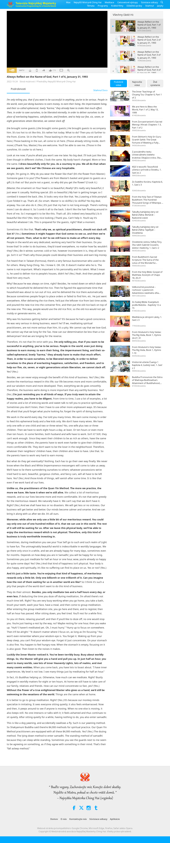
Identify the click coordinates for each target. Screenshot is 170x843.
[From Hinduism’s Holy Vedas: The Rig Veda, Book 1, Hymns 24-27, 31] (120, 336)
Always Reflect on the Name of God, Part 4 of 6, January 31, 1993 (149, 69)
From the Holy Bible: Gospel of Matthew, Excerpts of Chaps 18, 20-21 (147, 274)
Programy (103, 5)
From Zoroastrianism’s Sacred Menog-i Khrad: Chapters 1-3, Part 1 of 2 (147, 124)
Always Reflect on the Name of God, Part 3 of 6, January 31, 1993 (149, 54)
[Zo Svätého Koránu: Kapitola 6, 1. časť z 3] (120, 186)
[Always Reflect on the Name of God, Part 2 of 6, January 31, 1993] (125, 41)
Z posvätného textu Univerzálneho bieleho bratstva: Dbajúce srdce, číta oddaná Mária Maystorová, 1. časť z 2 (146, 154)
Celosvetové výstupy (127, 2)
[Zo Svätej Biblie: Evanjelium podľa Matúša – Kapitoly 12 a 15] (120, 306)
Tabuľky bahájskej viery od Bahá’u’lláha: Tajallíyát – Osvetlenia (145, 229)
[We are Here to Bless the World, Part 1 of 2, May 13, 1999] (120, 110)
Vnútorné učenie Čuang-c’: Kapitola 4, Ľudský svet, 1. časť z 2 (147, 365)
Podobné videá (118, 83)
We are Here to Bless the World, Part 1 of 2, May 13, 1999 (145, 109)
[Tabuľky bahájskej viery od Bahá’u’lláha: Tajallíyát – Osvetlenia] (120, 231)
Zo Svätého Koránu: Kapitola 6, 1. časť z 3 (147, 183)
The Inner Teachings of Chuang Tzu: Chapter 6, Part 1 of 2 (147, 94)
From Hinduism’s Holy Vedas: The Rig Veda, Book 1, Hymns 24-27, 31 (146, 335)
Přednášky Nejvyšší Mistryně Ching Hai (56, 81)
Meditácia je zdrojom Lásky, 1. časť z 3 (147, 318)
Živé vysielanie (155, 83)
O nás (64, 819)
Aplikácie (115, 819)
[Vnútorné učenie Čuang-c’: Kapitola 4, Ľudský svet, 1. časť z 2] (120, 366)
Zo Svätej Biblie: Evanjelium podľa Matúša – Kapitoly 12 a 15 (146, 305)
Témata (90, 5)
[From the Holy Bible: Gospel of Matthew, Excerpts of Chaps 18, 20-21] (120, 276)
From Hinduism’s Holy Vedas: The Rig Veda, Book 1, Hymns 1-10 (146, 350)
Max (68, 2)
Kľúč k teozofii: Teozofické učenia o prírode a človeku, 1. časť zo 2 (146, 169)
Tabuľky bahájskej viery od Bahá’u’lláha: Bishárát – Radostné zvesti (145, 214)
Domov (54, 819)
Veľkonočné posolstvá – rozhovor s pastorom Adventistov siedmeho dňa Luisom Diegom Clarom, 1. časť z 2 (147, 290)
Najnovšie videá (137, 83)
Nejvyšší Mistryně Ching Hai (87, 2)
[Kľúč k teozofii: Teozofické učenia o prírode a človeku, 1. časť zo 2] (120, 171)
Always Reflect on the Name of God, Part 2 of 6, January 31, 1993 (149, 39)
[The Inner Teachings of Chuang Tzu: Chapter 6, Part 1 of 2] (120, 95)
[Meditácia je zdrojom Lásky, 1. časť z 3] (120, 321)
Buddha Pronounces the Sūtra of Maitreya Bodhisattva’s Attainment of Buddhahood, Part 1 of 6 (147, 380)
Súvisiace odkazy (149, 2)
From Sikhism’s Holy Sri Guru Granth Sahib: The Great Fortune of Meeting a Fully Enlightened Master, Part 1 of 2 (147, 139)
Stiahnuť (149, 5)
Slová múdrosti (27, 81)
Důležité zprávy (134, 5)
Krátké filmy (117, 5)
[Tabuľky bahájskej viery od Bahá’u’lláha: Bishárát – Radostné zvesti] (120, 216)
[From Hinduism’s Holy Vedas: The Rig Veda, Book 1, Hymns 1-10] (120, 351)
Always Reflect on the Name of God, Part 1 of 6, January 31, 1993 (149, 24)
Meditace (109, 2)
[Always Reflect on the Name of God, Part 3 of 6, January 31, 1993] (125, 56)
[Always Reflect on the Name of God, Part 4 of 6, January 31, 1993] (125, 71)
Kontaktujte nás (78, 819)
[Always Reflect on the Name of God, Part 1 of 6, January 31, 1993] (125, 26)
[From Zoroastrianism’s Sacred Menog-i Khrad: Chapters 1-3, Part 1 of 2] (120, 126)
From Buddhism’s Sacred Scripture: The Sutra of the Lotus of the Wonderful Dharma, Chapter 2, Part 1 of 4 (147, 259)
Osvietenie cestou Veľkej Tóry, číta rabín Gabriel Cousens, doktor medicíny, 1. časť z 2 (147, 244)
